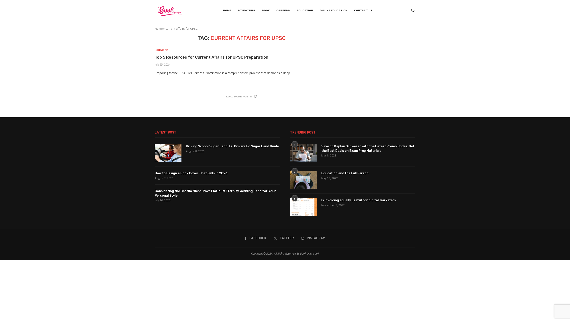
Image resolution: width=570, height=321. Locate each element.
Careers (283, 10)
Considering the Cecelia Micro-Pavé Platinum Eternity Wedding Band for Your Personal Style (215, 193)
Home (227, 10)
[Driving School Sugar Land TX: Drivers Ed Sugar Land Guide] (168, 153)
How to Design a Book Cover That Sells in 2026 (191, 173)
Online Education (333, 10)
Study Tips (246, 10)
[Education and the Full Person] (303, 180)
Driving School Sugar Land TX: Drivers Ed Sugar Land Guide (232, 146)
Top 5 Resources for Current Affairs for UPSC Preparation (211, 57)
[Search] (413, 10)
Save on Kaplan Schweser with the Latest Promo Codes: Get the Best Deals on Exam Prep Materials (367, 148)
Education (305, 10)
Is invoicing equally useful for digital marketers (358, 200)
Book (266, 10)
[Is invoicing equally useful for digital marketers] (303, 207)
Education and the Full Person (344, 173)
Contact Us (363, 10)
